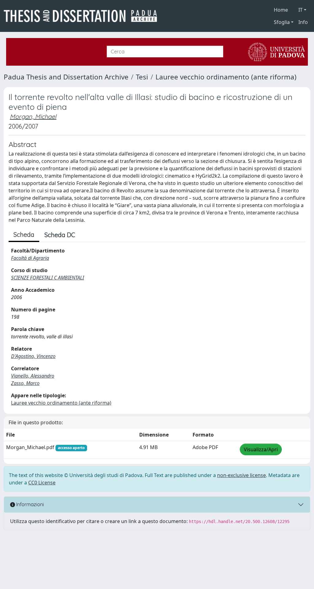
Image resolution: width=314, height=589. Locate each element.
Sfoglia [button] (282, 22)
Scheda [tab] (23, 234)
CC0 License (42, 482)
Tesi (142, 77)
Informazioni (29, 504)
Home (281, 9)
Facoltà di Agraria (30, 258)
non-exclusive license (241, 475)
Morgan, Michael (33, 116)
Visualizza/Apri (261, 449)
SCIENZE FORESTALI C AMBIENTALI (47, 277)
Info (303, 22)
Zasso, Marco (25, 383)
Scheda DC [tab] (59, 235)
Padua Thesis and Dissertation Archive (66, 77)
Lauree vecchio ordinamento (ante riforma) (226, 77)
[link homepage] (83, 16)
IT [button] (300, 9)
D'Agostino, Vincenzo (33, 356)
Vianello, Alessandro (32, 375)
